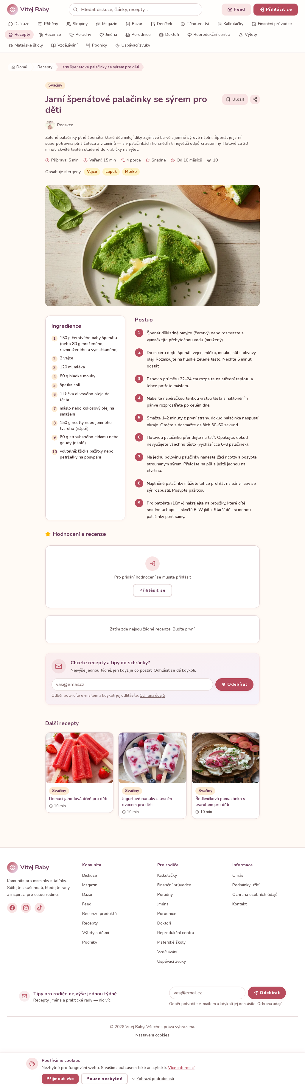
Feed (86, 904)
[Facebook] (12, 908)
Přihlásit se (152, 590)
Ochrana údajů (152, 695)
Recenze (53, 34)
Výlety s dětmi (95, 933)
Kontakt (239, 904)
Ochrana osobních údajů (255, 894)
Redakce (65, 125)
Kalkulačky (233, 24)
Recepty (22, 34)
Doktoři (172, 34)
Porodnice (141, 34)
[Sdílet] (255, 99)
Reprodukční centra (212, 34)
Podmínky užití (245, 885)
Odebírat (237, 684)
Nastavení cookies (152, 1035)
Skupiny (80, 24)
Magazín (109, 24)
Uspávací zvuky (136, 45)
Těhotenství (198, 24)
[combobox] (135, 9)
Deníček (164, 24)
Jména (111, 34)
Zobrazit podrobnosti (155, 1079)
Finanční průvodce (275, 24)
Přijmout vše (60, 1079)
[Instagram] (26, 908)
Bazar (137, 24)
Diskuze (22, 24)
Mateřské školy (29, 45)
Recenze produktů (99, 913)
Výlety (251, 34)
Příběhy (51, 24)
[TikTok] (40, 908)
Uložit (238, 99)
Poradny (83, 34)
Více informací (181, 1067)
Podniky (99, 45)
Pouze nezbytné (104, 1079)
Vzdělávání (67, 45)
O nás (237, 875)
